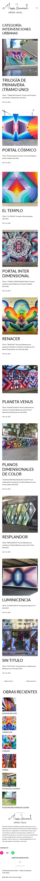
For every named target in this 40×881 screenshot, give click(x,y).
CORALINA (6, 751)
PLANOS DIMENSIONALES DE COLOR (18, 469)
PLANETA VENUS (17, 401)
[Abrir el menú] (37, 8)
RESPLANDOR (15, 537)
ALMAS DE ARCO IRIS (9, 713)
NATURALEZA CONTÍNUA (11, 788)
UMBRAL (5, 770)
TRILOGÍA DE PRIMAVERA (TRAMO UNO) (15, 85)
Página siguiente (32, 681)
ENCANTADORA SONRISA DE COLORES (15, 807)
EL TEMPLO (12, 210)
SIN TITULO (12, 660)
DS (20, 877)
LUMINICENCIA (16, 600)
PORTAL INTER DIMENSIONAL (15, 273)
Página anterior (7, 681)
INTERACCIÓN (7, 732)
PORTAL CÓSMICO (19, 150)
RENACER (11, 338)
